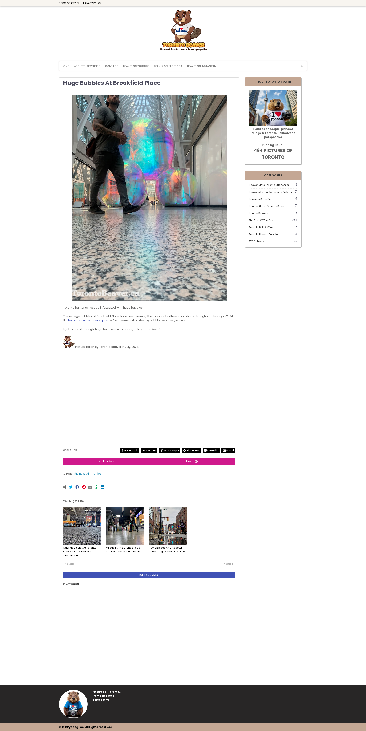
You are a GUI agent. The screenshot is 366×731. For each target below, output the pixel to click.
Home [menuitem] (65, 66)
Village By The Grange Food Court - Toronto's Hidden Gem (124, 549)
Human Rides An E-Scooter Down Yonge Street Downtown (167, 549)
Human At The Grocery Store (273, 206)
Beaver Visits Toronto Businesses (273, 185)
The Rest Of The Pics (87, 473)
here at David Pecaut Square (88, 320)
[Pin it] (85, 487)
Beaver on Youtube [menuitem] (136, 66)
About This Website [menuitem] (87, 66)
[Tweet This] (72, 487)
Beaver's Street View (273, 199)
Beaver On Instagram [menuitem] (202, 66)
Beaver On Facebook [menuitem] (168, 66)
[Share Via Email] (91, 487)
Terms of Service (69, 3)
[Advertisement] (149, 394)
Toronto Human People (273, 234)
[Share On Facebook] (78, 487)
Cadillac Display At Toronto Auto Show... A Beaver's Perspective (79, 551)
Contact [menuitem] (111, 66)
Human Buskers (273, 213)
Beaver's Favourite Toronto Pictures (273, 192)
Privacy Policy (92, 3)
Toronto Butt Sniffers (273, 227)
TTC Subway (273, 241)
